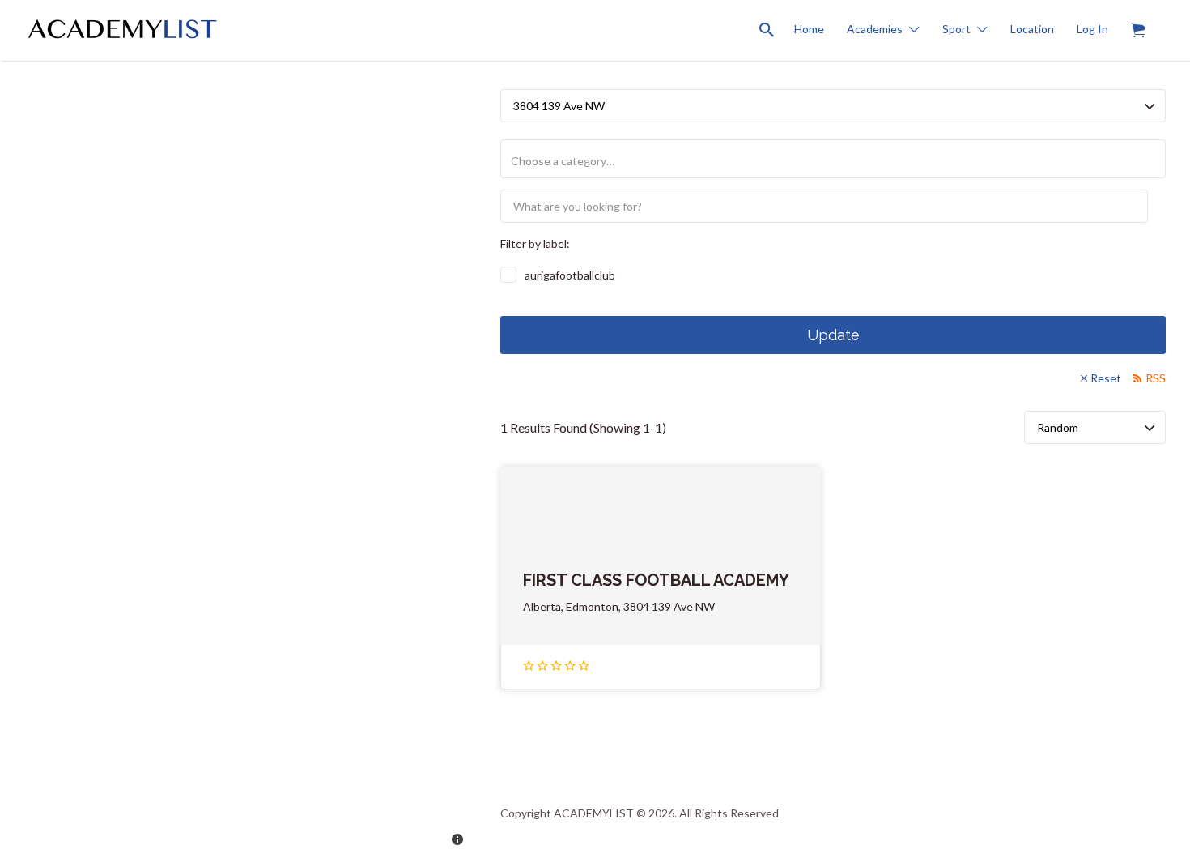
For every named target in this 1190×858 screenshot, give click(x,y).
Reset (1105, 378)
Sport (956, 29)
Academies (875, 29)
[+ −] (238, 429)
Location (1032, 29)
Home (809, 29)
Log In (1092, 29)
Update (833, 335)
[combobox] (833, 158)
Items (1138, 30)
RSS (1155, 378)
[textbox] (839, 161)
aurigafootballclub (570, 275)
